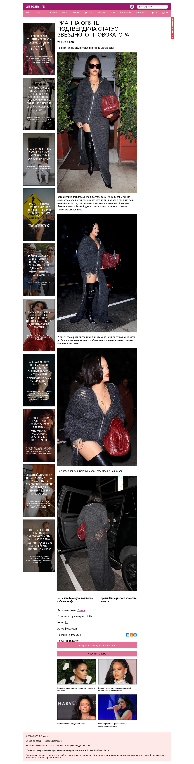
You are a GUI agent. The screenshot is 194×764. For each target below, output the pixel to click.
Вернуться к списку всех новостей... (97, 645)
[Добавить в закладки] (172, 28)
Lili (66, 622)
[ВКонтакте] (127, 634)
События (52, 12)
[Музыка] (133, 7)
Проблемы (125, 12)
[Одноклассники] (131, 634)
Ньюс (28, 12)
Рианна (81, 610)
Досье (165, 12)
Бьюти (76, 12)
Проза (40, 12)
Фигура (88, 12)
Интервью (141, 12)
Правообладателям (52, 741)
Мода (64, 12)
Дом (113, 12)
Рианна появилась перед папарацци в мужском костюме (76, 689)
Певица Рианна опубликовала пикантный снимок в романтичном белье (114, 689)
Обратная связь (33, 741)
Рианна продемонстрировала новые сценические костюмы (112, 724)
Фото (154, 12)
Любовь (101, 12)
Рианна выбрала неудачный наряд (71, 723)
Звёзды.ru (35, 6)
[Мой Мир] (135, 634)
